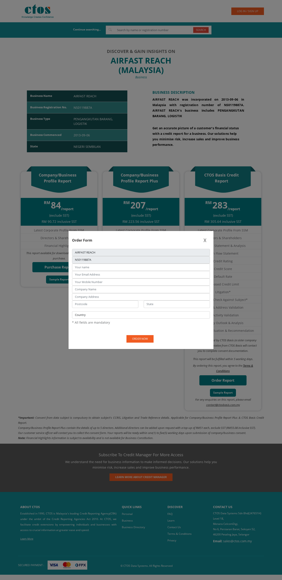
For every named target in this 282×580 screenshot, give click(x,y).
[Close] (205, 240)
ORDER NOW (140, 339)
